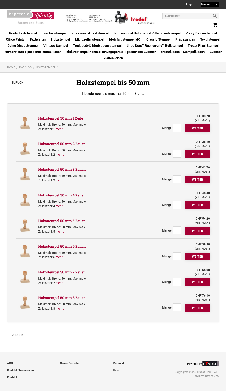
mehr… (60, 129)
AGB (10, 363)
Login (189, 4)
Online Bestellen (70, 363)
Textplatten (38, 39)
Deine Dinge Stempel (23, 46)
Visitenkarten (113, 58)
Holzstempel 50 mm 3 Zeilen (62, 169)
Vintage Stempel (55, 46)
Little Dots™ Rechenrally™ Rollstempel (155, 46)
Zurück (17, 82)
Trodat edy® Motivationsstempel (97, 46)
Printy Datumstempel (201, 33)
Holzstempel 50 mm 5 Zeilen (62, 220)
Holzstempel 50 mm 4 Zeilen (62, 195)
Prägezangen (185, 39)
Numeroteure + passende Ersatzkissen (33, 52)
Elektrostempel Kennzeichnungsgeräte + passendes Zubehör (111, 52)
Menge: (167, 128)
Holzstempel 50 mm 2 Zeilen (62, 143)
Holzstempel (60, 39)
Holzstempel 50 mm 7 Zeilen (62, 272)
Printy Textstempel (23, 33)
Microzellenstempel (89, 39)
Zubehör (216, 52)
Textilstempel (210, 39)
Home (11, 67)
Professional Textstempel (90, 33)
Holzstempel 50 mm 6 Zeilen (62, 246)
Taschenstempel (54, 33)
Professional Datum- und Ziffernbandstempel (147, 33)
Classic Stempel (158, 39)
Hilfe (116, 370)
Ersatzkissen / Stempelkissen (183, 52)
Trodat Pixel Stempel (203, 46)
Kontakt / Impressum (20, 370)
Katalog (25, 67)
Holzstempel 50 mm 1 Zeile (60, 118)
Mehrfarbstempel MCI (125, 39)
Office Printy (15, 39)
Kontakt (12, 377)
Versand (118, 363)
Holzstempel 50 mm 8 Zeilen (62, 297)
